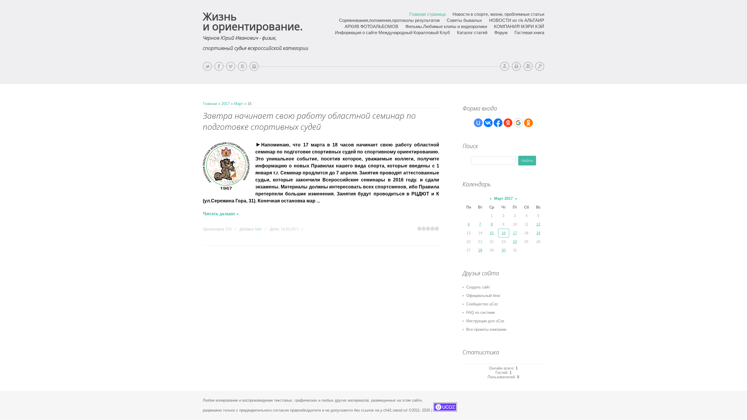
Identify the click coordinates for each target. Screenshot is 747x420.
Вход (539, 66)
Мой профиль (504, 66)
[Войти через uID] (478, 122)
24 (515, 242)
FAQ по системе (480, 312)
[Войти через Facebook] (498, 122)
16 (504, 233)
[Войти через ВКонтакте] (488, 122)
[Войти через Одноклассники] (528, 122)
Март (238, 104)
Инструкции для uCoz (485, 321)
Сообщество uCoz (482, 304)
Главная (210, 104)
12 (538, 224)
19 (538, 233)
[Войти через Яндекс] (508, 122)
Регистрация (528, 66)
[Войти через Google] (518, 122)
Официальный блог (483, 295)
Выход (516, 66)
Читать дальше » (221, 213)
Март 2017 (503, 198)
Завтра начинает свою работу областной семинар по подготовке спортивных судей (309, 121)
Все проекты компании (486, 329)
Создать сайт (478, 287)
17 (515, 233)
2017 (225, 104)
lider (258, 229)
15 (492, 233)
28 (480, 250)
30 (504, 250)
